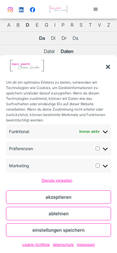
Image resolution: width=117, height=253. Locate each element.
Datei (49, 51)
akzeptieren (58, 197)
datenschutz (63, 244)
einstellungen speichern (58, 230)
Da (42, 38)
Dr (64, 38)
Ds (75, 38)
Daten (67, 51)
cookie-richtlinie (36, 244)
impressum (86, 244)
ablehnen (59, 213)
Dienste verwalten (57, 180)
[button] (108, 67)
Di (53, 38)
